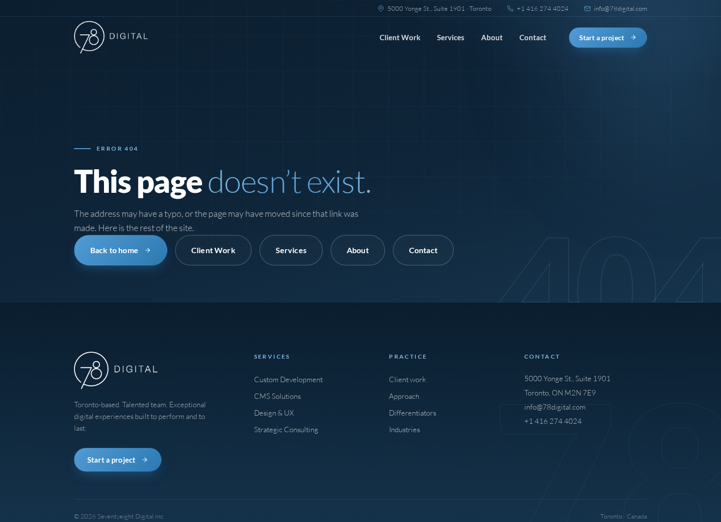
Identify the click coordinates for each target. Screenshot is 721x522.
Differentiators (412, 413)
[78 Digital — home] (111, 37)
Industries (404, 429)
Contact (532, 37)
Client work (407, 379)
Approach (404, 396)
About (492, 37)
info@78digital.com (555, 407)
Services (450, 37)
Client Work (400, 37)
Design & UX (274, 413)
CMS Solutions (277, 396)
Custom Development (288, 379)
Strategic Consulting (286, 429)
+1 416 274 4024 (553, 421)
